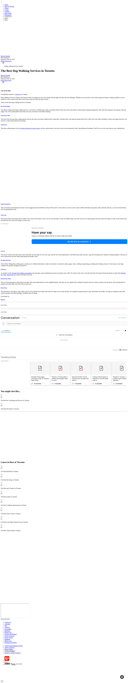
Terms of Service (9, 636)
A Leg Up (3, 251)
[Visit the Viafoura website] (123, 350)
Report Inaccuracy (6, 61)
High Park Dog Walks (6, 278)
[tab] (6, 330)
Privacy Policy (8, 637)
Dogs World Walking (5, 106)
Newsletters (7, 629)
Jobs (5, 626)
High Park (10, 275)
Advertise (7, 624)
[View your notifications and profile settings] (125, 330)
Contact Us (7, 622)
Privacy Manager (9, 651)
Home (6, 5)
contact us (18, 94)
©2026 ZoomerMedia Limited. (13, 646)
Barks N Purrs (4, 287)
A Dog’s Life (3, 215)
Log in (119, 317)
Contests (7, 11)
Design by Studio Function (12, 653)
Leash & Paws (4, 124)
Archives (7, 627)
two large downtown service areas (30, 128)
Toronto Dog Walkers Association (22, 273)
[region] (64, 334)
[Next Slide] (126, 377)
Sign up (124, 317)
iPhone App (8, 632)
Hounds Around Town (6, 204)
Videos (6, 8)
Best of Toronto (5, 56)
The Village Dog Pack (6, 260)
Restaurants (7, 15)
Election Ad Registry (10, 634)
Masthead (7, 631)
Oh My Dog (3, 269)
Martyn (3, 299)
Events (6, 10)
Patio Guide (8, 13)
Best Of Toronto (9, 6)
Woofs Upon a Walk (5, 115)
